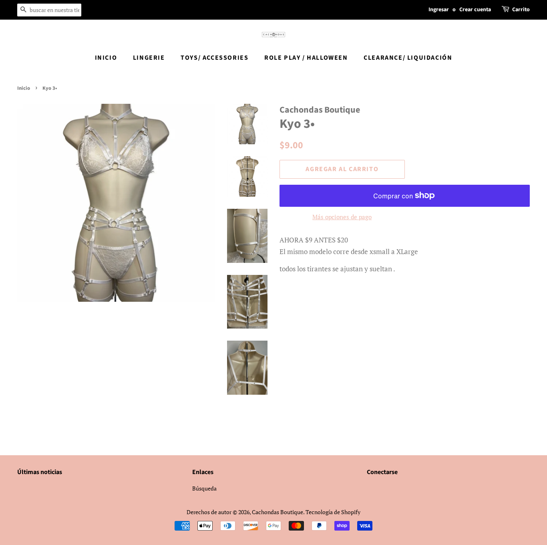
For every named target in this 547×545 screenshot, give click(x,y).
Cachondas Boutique (277, 512)
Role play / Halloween (306, 57)
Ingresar (438, 10)
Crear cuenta (475, 10)
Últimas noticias (39, 472)
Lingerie (149, 57)
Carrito (521, 10)
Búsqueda (204, 488)
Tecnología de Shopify (333, 512)
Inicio (106, 57)
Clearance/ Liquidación (408, 57)
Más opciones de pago (342, 217)
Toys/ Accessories (214, 57)
